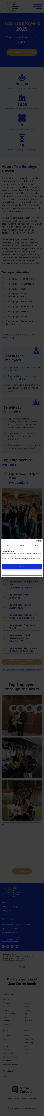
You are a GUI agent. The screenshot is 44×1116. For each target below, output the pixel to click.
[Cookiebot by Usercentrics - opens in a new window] (31, 541)
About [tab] (36, 545)
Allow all (22, 567)
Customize (21, 573)
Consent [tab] (8, 545)
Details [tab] (22, 545)
